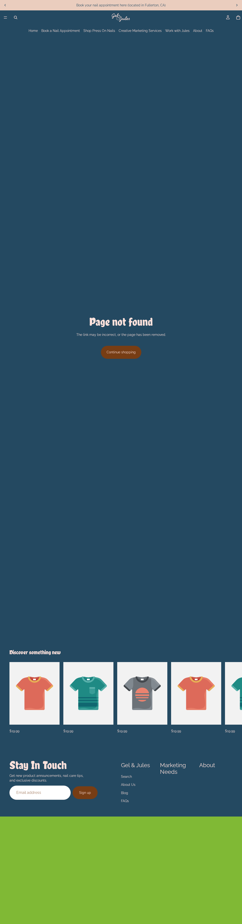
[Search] (15, 17)
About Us (128, 785)
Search (126, 777)
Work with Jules (177, 31)
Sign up (85, 792)
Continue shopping (121, 352)
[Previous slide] (5, 5)
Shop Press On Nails (99, 31)
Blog (124, 793)
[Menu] (5, 17)
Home (33, 31)
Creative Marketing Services (140, 31)
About (197, 31)
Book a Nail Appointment (60, 31)
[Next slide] (237, 5)
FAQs (210, 31)
